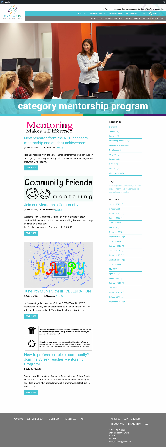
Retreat (113, 164)
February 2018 (116, 246)
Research (114, 159)
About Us (80, 13)
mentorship (124, 192)
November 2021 (117, 213)
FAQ (144, 13)
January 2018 (116, 251)
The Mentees (132, 13)
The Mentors (115, 13)
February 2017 (116, 283)
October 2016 (116, 297)
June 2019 (115, 223)
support (135, 189)
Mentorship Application (119, 141)
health (118, 189)
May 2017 (114, 269)
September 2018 (117, 237)
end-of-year (127, 189)
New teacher (115, 150)
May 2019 (114, 227)
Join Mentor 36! (97, 13)
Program (114, 155)
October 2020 (116, 218)
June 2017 (115, 264)
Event (113, 127)
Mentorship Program (119, 145)
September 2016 (117, 302)
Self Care (114, 168)
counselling (114, 192)
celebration (122, 185)
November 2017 (117, 255)
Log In (7, 2)
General (114, 131)
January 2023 (116, 204)
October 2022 (116, 209)
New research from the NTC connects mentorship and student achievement (56, 140)
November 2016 (117, 292)
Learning (114, 136)
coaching (113, 185)
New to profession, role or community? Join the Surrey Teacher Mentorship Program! (56, 359)
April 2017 (114, 274)
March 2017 (115, 278)
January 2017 (116, 288)
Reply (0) (59, 148)
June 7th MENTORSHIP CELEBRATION (57, 291)
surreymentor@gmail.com (120, 441)
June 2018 (115, 241)
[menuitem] (95, 18)
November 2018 (117, 232)
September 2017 (117, 260)
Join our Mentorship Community (51, 204)
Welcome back (116, 173)
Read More (32, 168)
